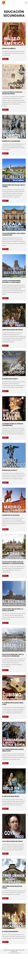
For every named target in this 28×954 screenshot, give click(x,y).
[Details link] (14, 34)
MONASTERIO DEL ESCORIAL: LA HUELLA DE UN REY (12, 610)
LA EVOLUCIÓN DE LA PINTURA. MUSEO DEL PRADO (12, 93)
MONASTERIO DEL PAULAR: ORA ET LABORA (13, 186)
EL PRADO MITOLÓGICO (10, 379)
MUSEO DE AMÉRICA (9, 48)
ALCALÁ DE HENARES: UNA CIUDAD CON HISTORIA (13, 234)
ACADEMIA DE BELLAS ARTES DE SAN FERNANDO (12, 424)
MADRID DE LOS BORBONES (11, 141)
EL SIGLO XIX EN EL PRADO (10, 796)
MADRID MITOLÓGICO (9, 470)
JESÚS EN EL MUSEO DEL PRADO (12, 330)
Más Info (4, 58)
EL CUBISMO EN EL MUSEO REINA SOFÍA (12, 703)
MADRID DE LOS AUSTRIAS (11, 515)
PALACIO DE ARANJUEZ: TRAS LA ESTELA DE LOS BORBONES (13, 655)
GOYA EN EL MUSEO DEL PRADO (12, 841)
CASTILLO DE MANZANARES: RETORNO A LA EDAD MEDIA (11, 281)
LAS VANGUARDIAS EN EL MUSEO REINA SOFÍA (13, 750)
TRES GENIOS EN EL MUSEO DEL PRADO (12, 887)
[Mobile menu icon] (26, 2)
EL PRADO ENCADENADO (10, 931)
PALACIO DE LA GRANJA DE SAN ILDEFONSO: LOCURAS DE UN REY (13, 562)
